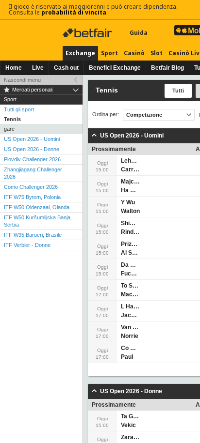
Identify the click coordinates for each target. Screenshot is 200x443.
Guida (139, 33)
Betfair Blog (167, 67)
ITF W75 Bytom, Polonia (32, 197)
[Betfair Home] (88, 33)
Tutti (178, 90)
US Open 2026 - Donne (31, 149)
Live (38, 67)
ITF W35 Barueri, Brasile (33, 235)
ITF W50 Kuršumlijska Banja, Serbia (38, 221)
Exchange (80, 53)
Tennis (12, 119)
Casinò (134, 53)
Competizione (144, 115)
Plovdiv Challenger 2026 (32, 159)
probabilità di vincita (73, 12)
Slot (156, 53)
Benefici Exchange (115, 67)
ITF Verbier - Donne (27, 245)
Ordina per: (105, 114)
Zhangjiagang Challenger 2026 (33, 173)
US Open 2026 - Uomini (32, 139)
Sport (109, 53)
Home (13, 67)
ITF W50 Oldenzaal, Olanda (36, 207)
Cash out (66, 67)
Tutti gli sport (19, 109)
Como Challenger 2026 (31, 187)
